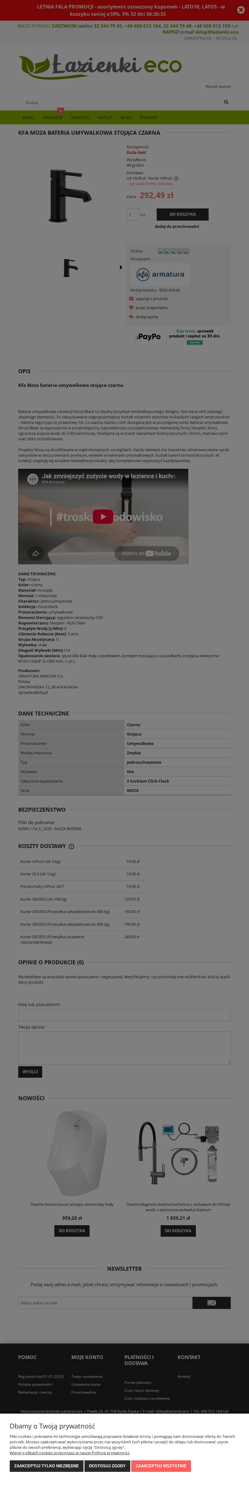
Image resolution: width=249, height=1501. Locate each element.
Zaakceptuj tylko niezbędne (46, 1466)
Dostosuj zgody (107, 1466)
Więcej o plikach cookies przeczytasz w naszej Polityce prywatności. (70, 1452)
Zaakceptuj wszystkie (161, 1466)
